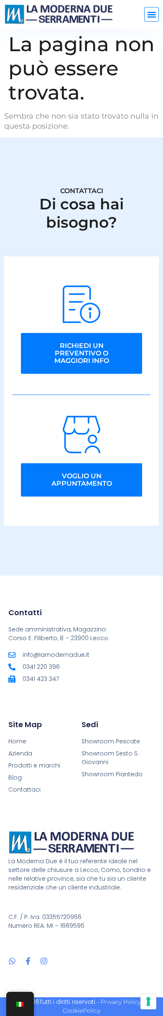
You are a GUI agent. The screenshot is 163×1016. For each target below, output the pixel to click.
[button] (151, 14)
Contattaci (24, 789)
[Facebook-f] (28, 961)
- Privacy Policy (119, 1002)
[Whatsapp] (12, 961)
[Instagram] (44, 961)
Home (17, 741)
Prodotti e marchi (34, 765)
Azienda (20, 753)
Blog (15, 777)
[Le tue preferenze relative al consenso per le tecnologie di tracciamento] (148, 1001)
